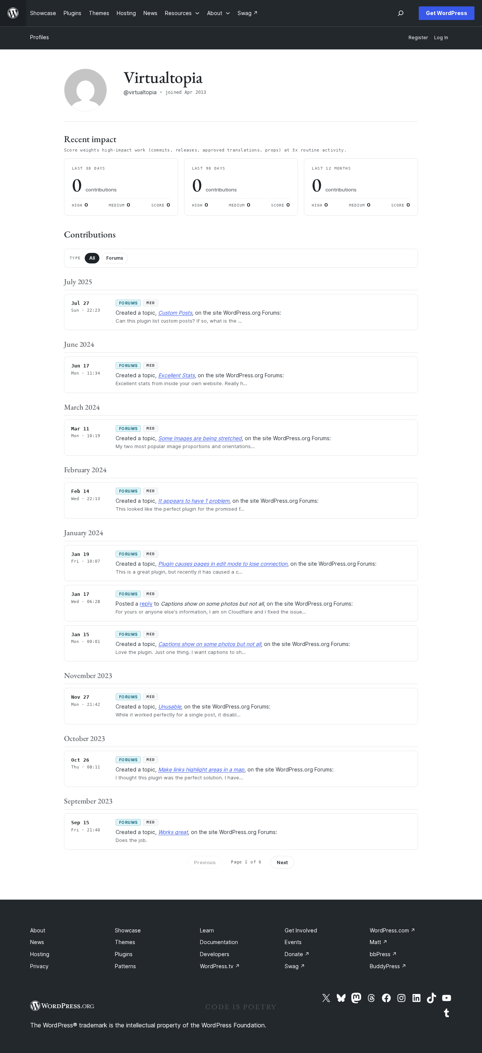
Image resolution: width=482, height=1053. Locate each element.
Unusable (169, 706)
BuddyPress (388, 966)
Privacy (39, 966)
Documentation (219, 942)
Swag (295, 966)
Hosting (39, 954)
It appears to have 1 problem (193, 500)
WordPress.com (392, 930)
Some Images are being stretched (200, 438)
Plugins (124, 954)
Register (418, 37)
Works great (173, 832)
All (92, 258)
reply (146, 603)
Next (282, 862)
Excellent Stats (176, 375)
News (37, 942)
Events (293, 942)
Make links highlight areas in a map (201, 769)
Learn (207, 930)
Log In (441, 37)
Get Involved (301, 930)
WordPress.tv (220, 966)
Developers (214, 954)
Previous (205, 862)
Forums (114, 258)
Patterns (125, 966)
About (37, 930)
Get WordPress (446, 13)
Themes (125, 942)
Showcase (128, 930)
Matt (378, 942)
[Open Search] (400, 13)
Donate (297, 954)
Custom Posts (175, 312)
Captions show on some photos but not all (209, 644)
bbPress (383, 954)
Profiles (39, 37)
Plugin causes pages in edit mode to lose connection (222, 563)
